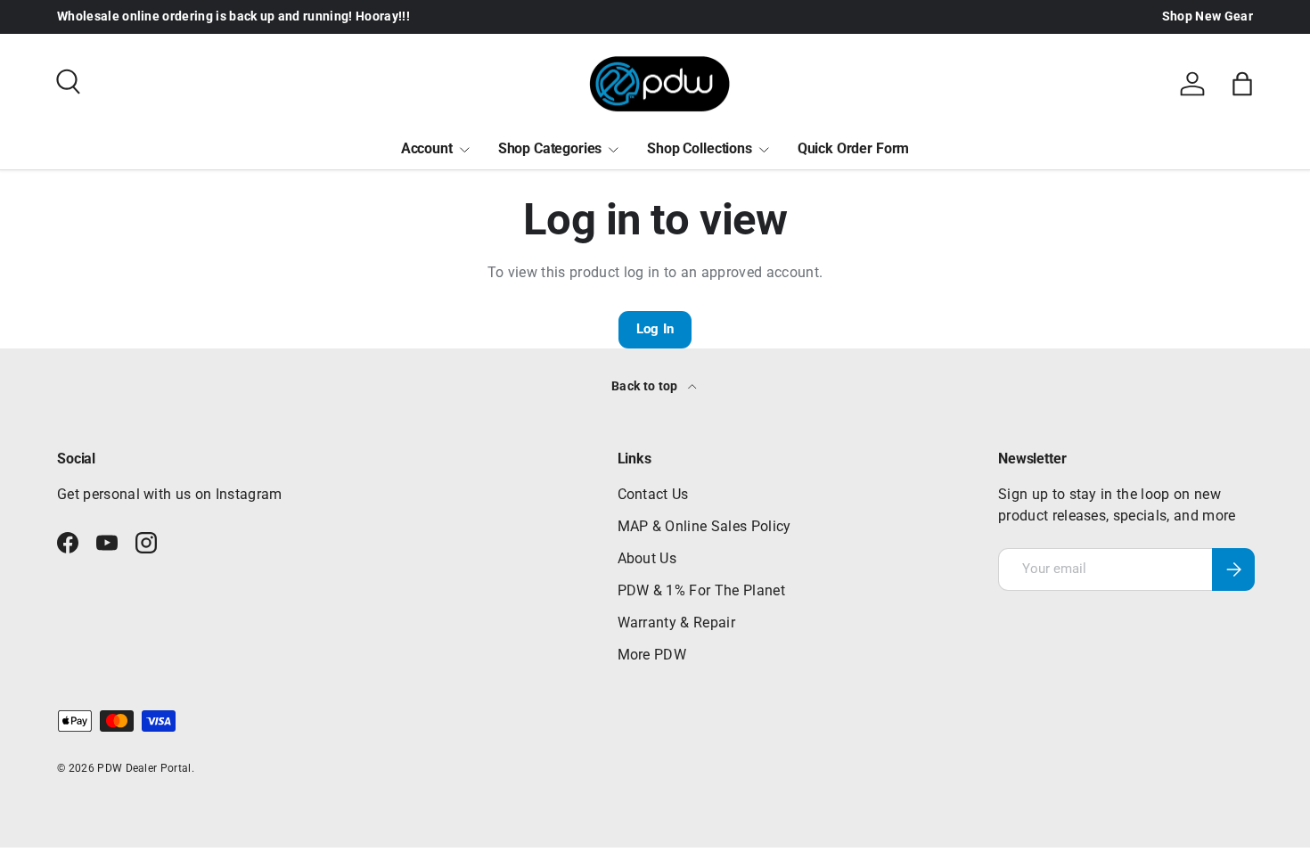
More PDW (652, 654)
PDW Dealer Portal (144, 768)
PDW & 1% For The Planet (701, 590)
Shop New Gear (1207, 16)
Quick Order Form (853, 148)
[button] (1242, 83)
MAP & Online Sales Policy (704, 526)
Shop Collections (699, 148)
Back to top (646, 386)
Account (427, 148)
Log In (655, 329)
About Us (647, 558)
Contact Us (653, 494)
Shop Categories (550, 148)
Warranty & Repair (676, 622)
